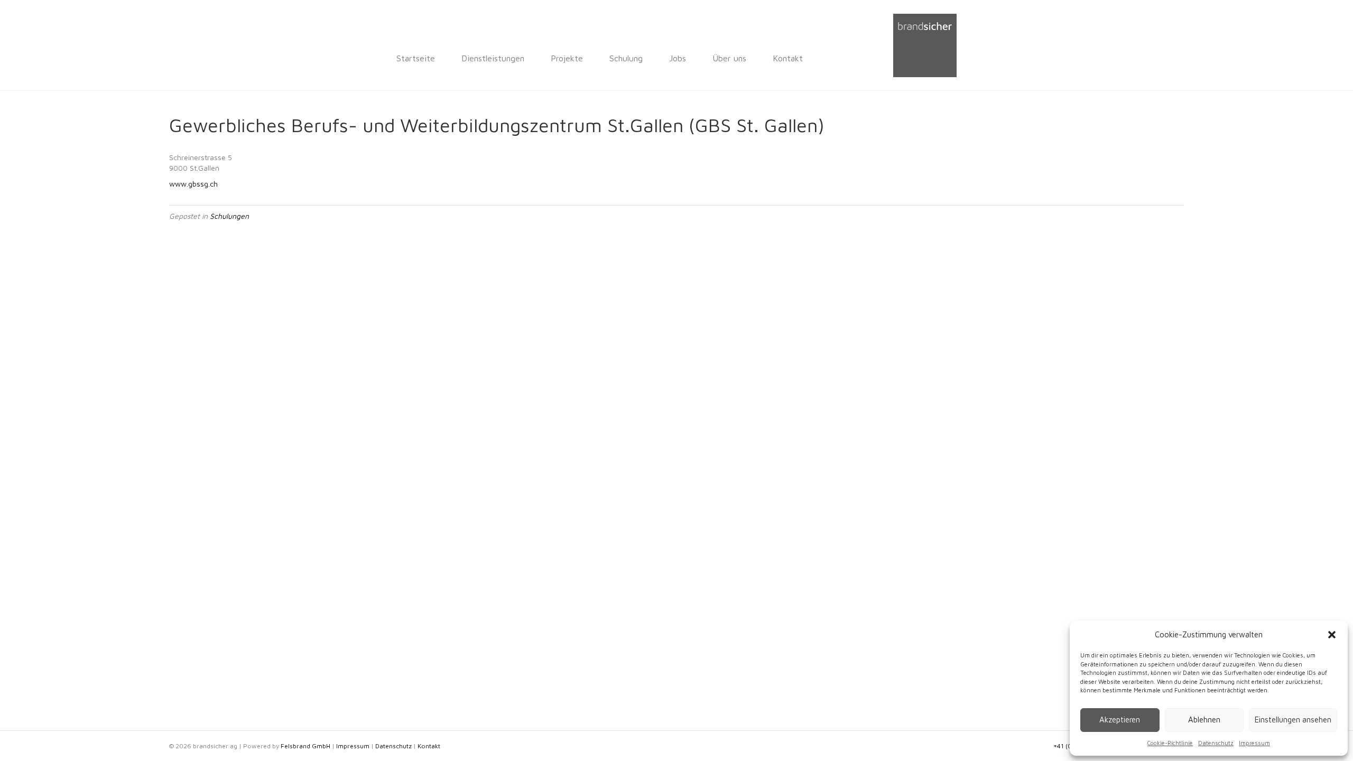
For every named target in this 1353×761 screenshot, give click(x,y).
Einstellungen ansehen (1293, 719)
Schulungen (229, 215)
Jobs (677, 58)
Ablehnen (1204, 719)
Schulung (626, 58)
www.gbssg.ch (193, 183)
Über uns (729, 58)
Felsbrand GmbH (305, 746)
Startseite (415, 58)
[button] (1332, 634)
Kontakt (788, 58)
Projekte (567, 58)
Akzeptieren (1119, 719)
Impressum (1254, 742)
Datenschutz (1216, 742)
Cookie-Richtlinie (1170, 742)
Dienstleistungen (492, 58)
